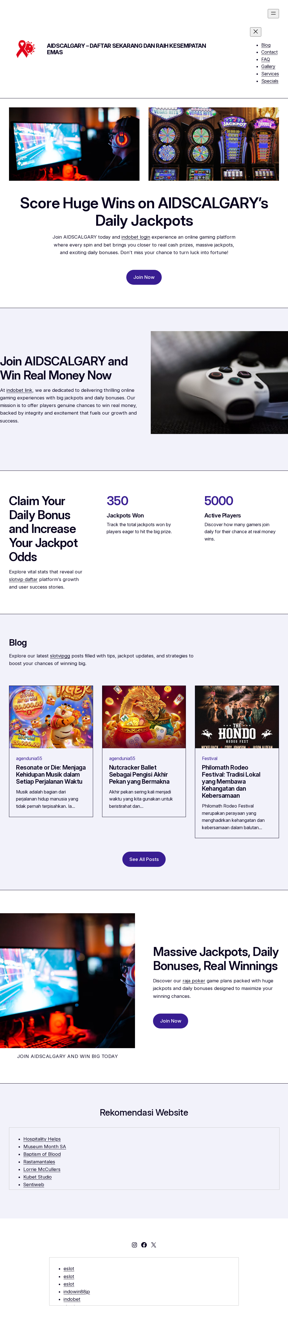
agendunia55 (29, 758)
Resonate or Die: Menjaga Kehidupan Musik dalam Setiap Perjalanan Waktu (51, 774)
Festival (209, 758)
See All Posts (144, 859)
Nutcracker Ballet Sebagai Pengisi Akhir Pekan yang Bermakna (139, 774)
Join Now (144, 277)
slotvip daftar (23, 579)
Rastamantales (39, 1162)
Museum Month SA (44, 1146)
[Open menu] (273, 13)
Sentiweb (33, 1184)
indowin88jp (77, 1291)
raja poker (194, 980)
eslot (69, 1268)
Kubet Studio (37, 1177)
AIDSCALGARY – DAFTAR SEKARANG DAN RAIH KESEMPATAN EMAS (126, 49)
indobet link (19, 390)
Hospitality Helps (42, 1139)
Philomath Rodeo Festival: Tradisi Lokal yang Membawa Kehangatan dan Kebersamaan (231, 781)
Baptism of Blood (42, 1154)
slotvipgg (60, 656)
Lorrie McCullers (41, 1169)
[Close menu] (255, 32)
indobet (72, 1299)
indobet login (136, 237)
